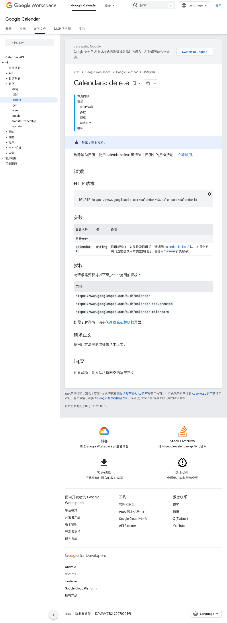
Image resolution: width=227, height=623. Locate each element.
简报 (176, 511)
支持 (82, 29)
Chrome (70, 574)
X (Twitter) (180, 518)
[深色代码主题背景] (209, 194)
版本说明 (71, 524)
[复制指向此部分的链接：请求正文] (96, 335)
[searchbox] (29, 42)
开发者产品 (72, 517)
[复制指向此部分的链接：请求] (88, 172)
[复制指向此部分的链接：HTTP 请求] (99, 184)
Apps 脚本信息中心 (132, 511)
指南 (23, 29)
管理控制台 (127, 504)
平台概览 (71, 510)
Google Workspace (97, 72)
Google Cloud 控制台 (133, 518)
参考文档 (40, 29)
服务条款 (71, 538)
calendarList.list (175, 247)
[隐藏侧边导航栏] (53, 615)
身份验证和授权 (121, 322)
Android (70, 567)
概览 (8, 29)
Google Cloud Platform (81, 588)
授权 (100, 142)
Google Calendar (84, 5)
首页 (77, 72)
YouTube (179, 526)
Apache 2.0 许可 (202, 393)
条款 (68, 613)
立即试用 (185, 155)
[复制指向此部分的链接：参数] (87, 217)
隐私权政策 (83, 613)
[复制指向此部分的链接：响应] (88, 361)
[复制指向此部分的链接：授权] (87, 266)
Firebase (71, 581)
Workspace (44, 5)
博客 (176, 504)
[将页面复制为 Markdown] (148, 83)
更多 (108, 5)
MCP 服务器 (62, 29)
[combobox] (153, 5)
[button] (29, 62)
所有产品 (71, 595)
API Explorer (127, 526)
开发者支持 (72, 531)
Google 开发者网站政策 (112, 398)
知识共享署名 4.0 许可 (134, 393)
